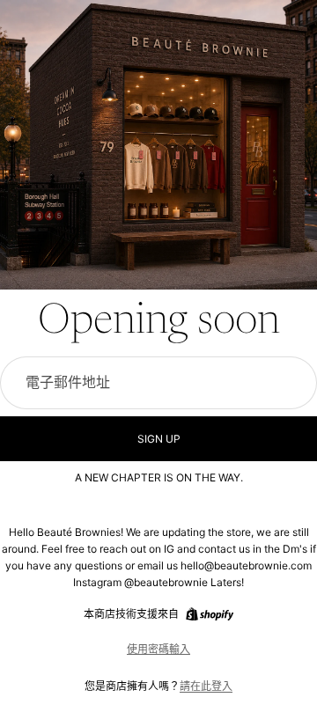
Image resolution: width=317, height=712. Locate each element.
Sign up (159, 438)
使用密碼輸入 (158, 649)
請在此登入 (206, 686)
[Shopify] (209, 614)
